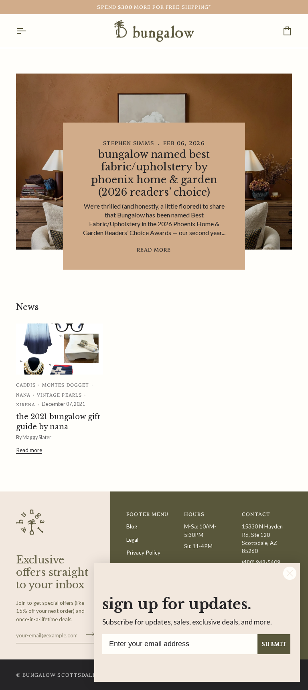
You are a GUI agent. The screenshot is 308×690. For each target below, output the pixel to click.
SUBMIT (273, 644)
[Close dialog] (290, 573)
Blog (131, 526)
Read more (154, 249)
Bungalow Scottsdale (59, 674)
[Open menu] (28, 31)
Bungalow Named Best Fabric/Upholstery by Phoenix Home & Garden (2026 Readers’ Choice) (154, 173)
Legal (132, 539)
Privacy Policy (143, 552)
